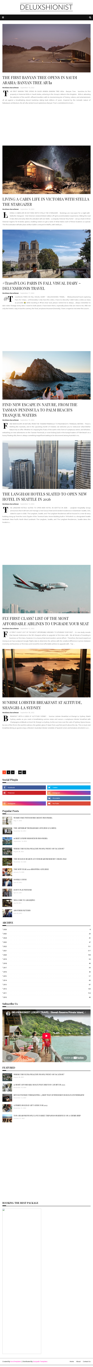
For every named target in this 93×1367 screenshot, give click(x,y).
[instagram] (69, 793)
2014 (47, 980)
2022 (47, 946)
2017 (47, 967)
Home (72, 1361)
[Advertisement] (46, 125)
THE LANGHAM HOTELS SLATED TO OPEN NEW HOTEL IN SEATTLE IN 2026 (44, 496)
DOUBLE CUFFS (20, 879)
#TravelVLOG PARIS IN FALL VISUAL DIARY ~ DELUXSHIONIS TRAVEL (41, 285)
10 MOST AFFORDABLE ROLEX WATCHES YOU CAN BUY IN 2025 (39, 1085)
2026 (47, 929)
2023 (47, 942)
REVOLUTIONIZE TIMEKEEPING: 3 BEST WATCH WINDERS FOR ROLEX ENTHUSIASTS (49, 1095)
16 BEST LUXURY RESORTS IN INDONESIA (30, 838)
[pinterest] (24, 793)
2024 (47, 938)
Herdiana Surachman (10, 88)
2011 (47, 993)
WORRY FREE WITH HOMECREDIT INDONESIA (33, 818)
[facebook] (24, 787)
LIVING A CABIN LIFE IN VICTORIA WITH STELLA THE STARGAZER (45, 201)
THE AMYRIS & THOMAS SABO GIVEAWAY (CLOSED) (35, 828)
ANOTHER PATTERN (22, 910)
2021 (47, 951)
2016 (47, 972)
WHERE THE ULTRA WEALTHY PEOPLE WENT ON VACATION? (39, 849)
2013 (47, 984)
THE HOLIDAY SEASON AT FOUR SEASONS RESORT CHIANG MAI (40, 859)
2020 (47, 955)
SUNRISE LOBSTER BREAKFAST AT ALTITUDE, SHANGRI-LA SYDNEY (42, 705)
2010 (47, 997)
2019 (47, 959)
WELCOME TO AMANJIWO (24, 900)
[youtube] (69, 803)
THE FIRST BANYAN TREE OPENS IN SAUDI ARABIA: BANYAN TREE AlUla (39, 80)
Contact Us (87, 1361)
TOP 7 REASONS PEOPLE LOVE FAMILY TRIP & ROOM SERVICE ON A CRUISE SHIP (47, 1115)
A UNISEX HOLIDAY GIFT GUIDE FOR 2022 (30, 1105)
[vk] (69, 798)
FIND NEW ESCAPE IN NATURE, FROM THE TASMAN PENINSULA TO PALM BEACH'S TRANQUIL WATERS (39, 410)
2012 (47, 989)
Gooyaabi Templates (40, 1361)
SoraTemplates (15, 1361)
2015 (47, 976)
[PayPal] (24, 798)
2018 (47, 963)
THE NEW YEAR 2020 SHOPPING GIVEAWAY (31, 869)
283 (20, 772)
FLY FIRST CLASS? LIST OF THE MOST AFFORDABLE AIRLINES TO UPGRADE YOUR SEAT (45, 621)
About (78, 1361)
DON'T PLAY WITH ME (23, 890)
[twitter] (69, 787)
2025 (47, 934)
